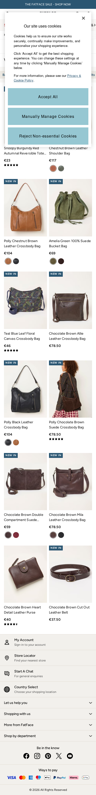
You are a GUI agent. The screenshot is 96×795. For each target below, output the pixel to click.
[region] (48, 79)
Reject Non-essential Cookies (48, 136)
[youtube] (69, 756)
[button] (48, 702)
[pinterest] (48, 756)
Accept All (48, 96)
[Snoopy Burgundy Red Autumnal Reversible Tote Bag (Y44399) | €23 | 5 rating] (25, 165)
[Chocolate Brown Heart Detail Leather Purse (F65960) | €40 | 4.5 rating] (25, 624)
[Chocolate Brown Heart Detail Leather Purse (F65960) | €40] (25, 574)
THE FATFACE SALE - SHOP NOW (48, 4)
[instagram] (37, 756)
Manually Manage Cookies (48, 116)
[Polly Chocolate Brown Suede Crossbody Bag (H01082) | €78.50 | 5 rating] (70, 439)
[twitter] (58, 756)
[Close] (83, 18)
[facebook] (26, 756)
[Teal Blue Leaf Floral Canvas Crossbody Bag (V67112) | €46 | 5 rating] (25, 350)
